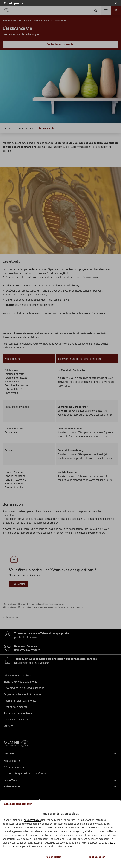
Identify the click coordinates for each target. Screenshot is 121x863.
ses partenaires (32, 819)
